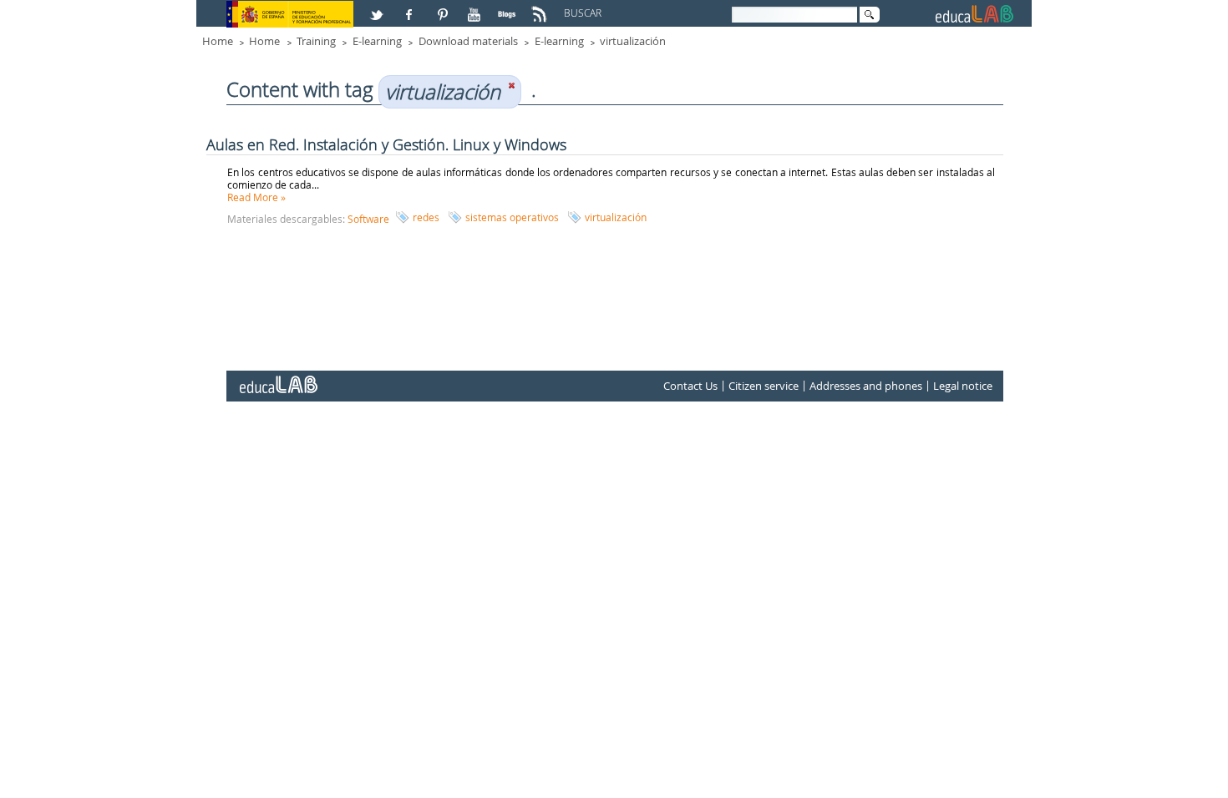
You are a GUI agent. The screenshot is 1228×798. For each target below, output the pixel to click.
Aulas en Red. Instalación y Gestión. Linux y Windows (386, 144)
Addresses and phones (865, 385)
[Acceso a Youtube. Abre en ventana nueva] (476, 7)
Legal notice (962, 385)
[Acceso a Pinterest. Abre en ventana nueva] (444, 7)
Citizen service (763, 385)
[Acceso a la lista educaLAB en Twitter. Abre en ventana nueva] (378, 7)
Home (217, 40)
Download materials (468, 40)
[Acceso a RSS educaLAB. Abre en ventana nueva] (541, 7)
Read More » (256, 197)
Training (316, 40)
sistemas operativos (512, 217)
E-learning (377, 40)
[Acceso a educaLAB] (277, 378)
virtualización (633, 40)
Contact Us (690, 385)
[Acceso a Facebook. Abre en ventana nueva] (411, 7)
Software (368, 218)
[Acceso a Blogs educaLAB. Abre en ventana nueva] (509, 7)
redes (426, 217)
